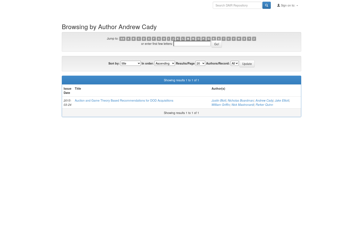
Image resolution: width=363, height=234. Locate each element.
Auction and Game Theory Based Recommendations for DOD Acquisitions (124, 100)
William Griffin (221, 104)
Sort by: (114, 63)
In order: (148, 63)
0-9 (122, 38)
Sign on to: (288, 5)
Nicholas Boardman (241, 100)
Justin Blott (219, 100)
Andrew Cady (264, 100)
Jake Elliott (282, 100)
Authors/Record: (218, 63)
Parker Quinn (264, 104)
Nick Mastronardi (242, 104)
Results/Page (185, 63)
